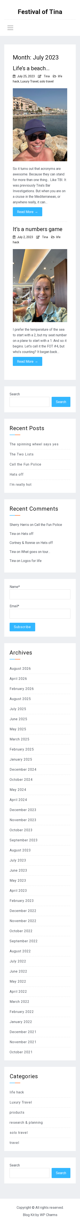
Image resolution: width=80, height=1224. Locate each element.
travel (14, 1143)
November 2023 (23, 820)
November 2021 (23, 1042)
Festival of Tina (40, 12)
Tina (47, 76)
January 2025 (21, 759)
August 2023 (20, 850)
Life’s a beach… (31, 68)
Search (15, 394)
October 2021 (21, 1052)
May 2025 (18, 729)
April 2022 (18, 992)
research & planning (26, 1122)
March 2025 (19, 739)
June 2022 (18, 971)
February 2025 (22, 749)
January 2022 (21, 1022)
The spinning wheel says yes (34, 444)
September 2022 (24, 941)
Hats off (17, 474)
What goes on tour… (35, 552)
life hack (17, 1092)
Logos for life (31, 561)
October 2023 (21, 830)
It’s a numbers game (37, 229)
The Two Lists (22, 454)
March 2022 (19, 1002)
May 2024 (18, 790)
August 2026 (20, 669)
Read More (27, 212)
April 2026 (18, 679)
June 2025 (18, 719)
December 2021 (23, 1032)
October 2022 (21, 931)
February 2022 (22, 1012)
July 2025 (18, 709)
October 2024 (21, 780)
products (17, 1112)
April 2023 (18, 891)
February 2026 (22, 689)
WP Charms (48, 1215)
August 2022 (20, 951)
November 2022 (23, 921)
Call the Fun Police (25, 464)
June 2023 (18, 870)
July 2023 (18, 860)
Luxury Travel (29, 81)
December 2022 (23, 911)
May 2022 (18, 981)
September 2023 (24, 840)
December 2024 (23, 769)
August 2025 (20, 699)
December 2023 (23, 810)
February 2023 (22, 901)
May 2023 (18, 880)
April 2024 (18, 800)
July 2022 (18, 961)
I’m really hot (21, 485)
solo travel (47, 81)
